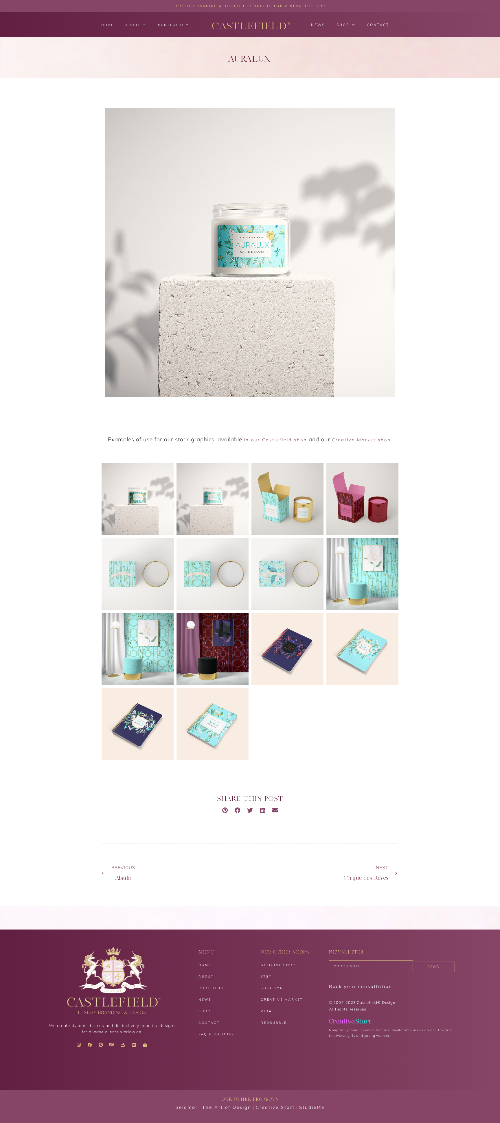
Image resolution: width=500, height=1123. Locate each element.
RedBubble (274, 1023)
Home (107, 25)
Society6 (272, 988)
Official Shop (278, 965)
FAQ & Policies (216, 1034)
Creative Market (282, 999)
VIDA (266, 1011)
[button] (225, 810)
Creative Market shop (361, 439)
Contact (378, 25)
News (318, 25)
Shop (343, 25)
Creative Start (275, 1107)
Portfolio (170, 25)
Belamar (186, 1107)
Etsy (266, 976)
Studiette (312, 1107)
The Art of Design (226, 1107)
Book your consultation (360, 986)
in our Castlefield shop (275, 439)
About (133, 25)
